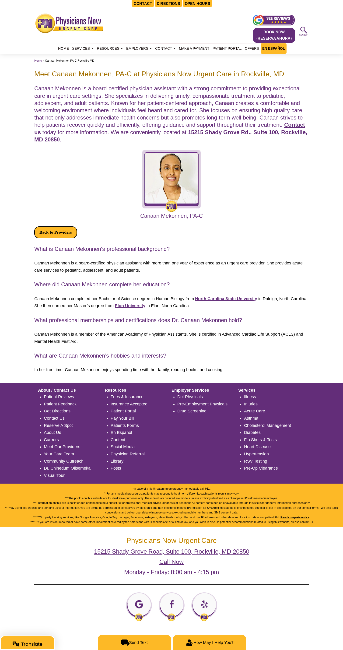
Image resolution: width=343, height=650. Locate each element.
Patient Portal (123, 411)
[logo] (69, 23)
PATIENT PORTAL (227, 48)
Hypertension (256, 454)
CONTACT (163, 48)
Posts (116, 468)
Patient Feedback (60, 404)
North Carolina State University (226, 298)
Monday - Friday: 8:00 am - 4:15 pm (171, 572)
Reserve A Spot (58, 425)
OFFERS (252, 48)
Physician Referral (128, 454)
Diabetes (252, 432)
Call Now (171, 561)
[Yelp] (204, 606)
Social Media (123, 446)
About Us (52, 432)
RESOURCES (108, 48)
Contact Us (54, 418)
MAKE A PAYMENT (194, 48)
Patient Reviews (59, 396)
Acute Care (254, 411)
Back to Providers (55, 232)
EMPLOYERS (137, 48)
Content (118, 439)
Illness (250, 396)
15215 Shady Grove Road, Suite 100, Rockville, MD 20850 (171, 551)
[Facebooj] (171, 606)
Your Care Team (59, 454)
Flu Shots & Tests (260, 439)
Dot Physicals (190, 396)
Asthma (251, 418)
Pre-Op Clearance (261, 468)
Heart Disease (257, 446)
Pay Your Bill (122, 418)
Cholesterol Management (267, 425)
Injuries (251, 404)
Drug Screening (191, 411)
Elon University (130, 305)
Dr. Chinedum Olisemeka (67, 468)
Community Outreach (64, 461)
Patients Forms (125, 425)
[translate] (27, 644)
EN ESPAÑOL (273, 48)
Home (38, 60)
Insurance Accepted (129, 404)
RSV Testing (255, 461)
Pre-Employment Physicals (202, 404)
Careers (51, 439)
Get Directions (57, 411)
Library (117, 461)
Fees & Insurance (127, 396)
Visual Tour (54, 475)
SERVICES (81, 48)
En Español (121, 432)
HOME (63, 48)
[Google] (139, 606)
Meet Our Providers (62, 446)
